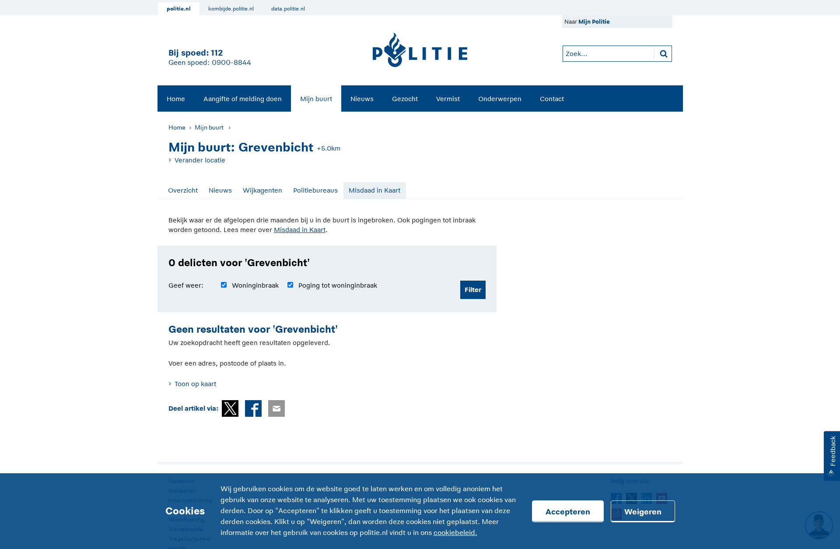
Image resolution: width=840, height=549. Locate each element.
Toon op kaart (195, 384)
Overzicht (183, 190)
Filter (473, 289)
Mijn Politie (594, 21)
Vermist (448, 99)
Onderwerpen (500, 99)
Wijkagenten (262, 190)
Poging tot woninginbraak (337, 285)
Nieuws (362, 99)
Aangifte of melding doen (242, 99)
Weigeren (643, 512)
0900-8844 (231, 62)
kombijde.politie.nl (231, 8)
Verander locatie (200, 160)
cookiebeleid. (455, 532)
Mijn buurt (316, 99)
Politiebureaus (315, 190)
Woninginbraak (255, 285)
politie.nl (179, 8)
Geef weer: (185, 285)
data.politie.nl (288, 8)
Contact (552, 99)
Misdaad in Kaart (374, 190)
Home (176, 99)
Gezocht (405, 99)
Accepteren (568, 512)
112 (217, 52)
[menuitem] (176, 98)
